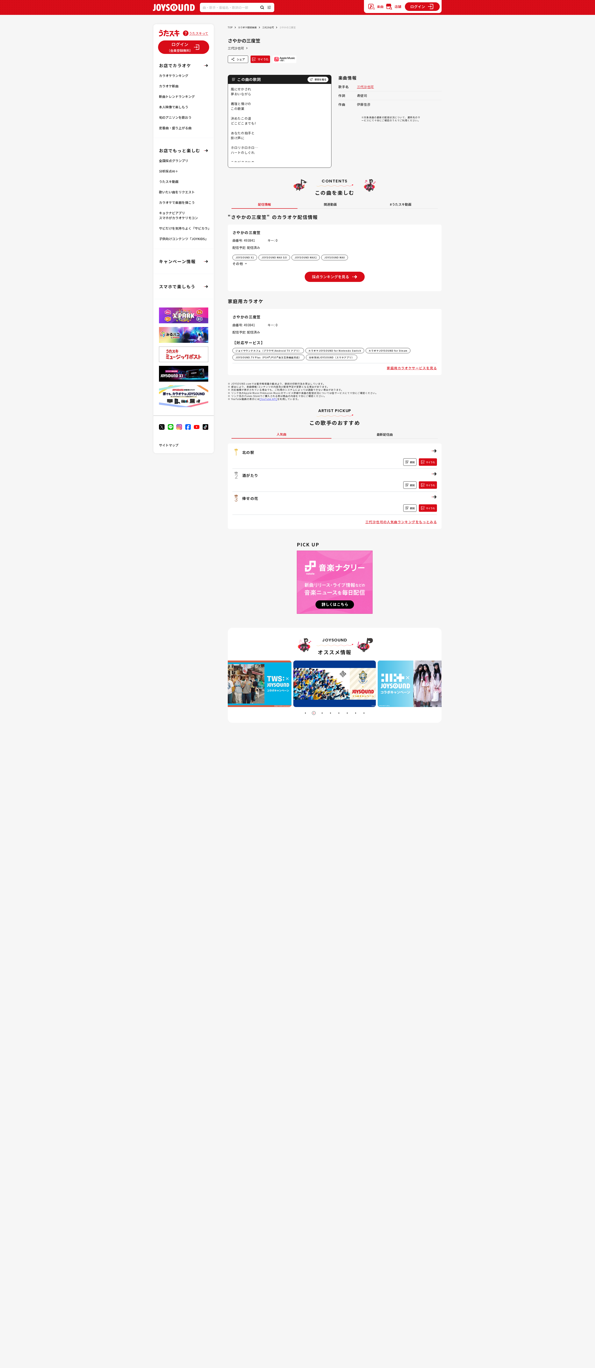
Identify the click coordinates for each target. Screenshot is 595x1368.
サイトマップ (168, 445)
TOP (230, 27)
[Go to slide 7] (355, 713)
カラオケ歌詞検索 (247, 27)
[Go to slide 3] (322, 713)
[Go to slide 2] (313, 713)
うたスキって (198, 33)
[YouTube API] (268, 399)
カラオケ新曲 (168, 86)
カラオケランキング (173, 75)
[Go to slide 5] (338, 713)
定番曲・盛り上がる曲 (175, 128)
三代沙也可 (268, 27)
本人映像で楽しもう (173, 107)
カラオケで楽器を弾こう (177, 202)
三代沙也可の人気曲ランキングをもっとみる (401, 521)
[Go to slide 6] (347, 713)
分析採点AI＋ (168, 171)
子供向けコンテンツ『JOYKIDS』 (183, 238)
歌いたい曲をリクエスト (177, 192)
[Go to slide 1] (305, 713)
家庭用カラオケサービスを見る (412, 368)
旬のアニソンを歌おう (175, 117)
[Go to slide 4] (330, 713)
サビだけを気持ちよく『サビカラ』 (185, 228)
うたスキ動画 (168, 181)
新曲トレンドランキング (177, 96)
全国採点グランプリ (173, 160)
